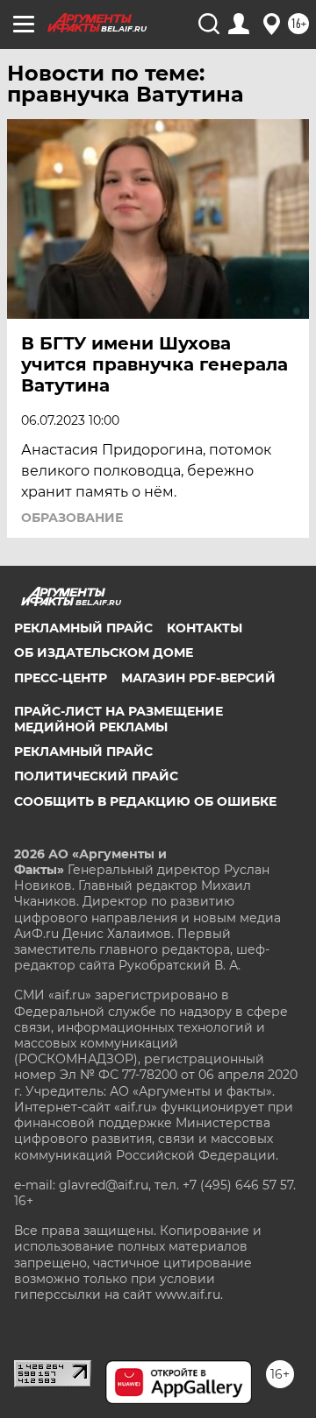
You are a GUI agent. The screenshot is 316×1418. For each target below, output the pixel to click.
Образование (72, 517)
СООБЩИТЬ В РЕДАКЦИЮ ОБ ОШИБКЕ (145, 801)
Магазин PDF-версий (198, 678)
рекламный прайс (83, 751)
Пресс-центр (60, 678)
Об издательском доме (103, 652)
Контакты (204, 628)
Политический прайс (96, 776)
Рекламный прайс (83, 628)
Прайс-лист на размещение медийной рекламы (118, 719)
